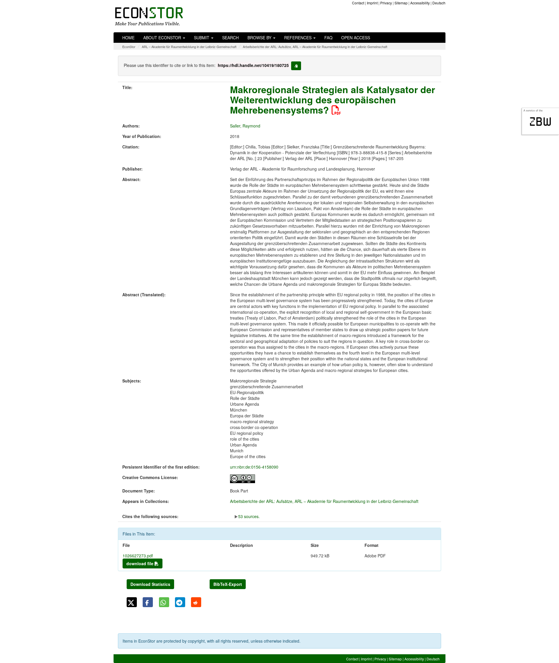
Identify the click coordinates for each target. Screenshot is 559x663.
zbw (540, 121)
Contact (358, 2)
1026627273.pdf (138, 556)
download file (140, 563)
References (298, 37)
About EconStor (162, 37)
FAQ (328, 37)
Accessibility (420, 2)
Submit (202, 37)
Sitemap (401, 2)
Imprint (372, 2)
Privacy (386, 2)
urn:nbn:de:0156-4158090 (254, 467)
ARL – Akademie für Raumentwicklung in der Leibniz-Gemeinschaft (189, 46)
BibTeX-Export (227, 584)
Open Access (355, 37)
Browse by (260, 37)
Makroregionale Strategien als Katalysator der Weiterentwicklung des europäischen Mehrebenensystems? (332, 99)
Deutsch (438, 2)
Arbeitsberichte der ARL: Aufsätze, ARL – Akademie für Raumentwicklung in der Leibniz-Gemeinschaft (315, 46)
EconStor (128, 46)
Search (230, 37)
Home (128, 37)
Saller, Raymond (245, 126)
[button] (132, 602)
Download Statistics (150, 584)
